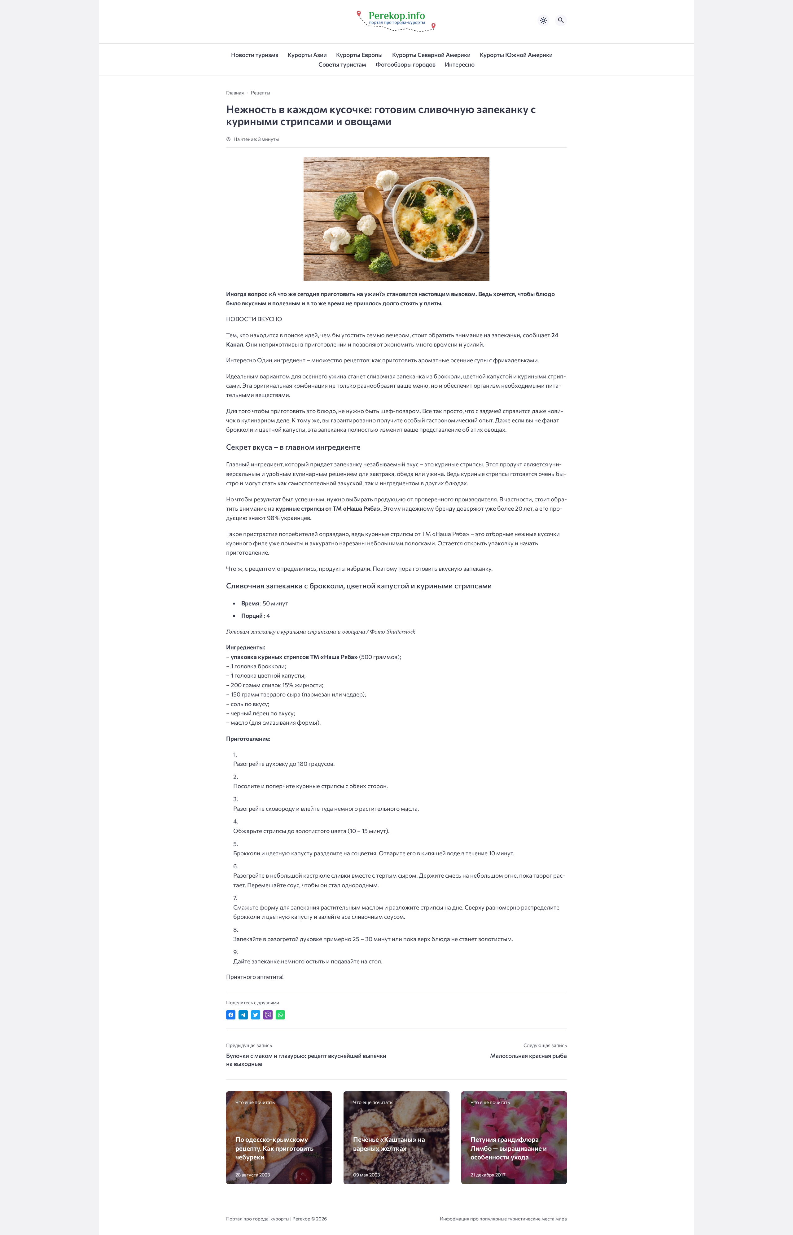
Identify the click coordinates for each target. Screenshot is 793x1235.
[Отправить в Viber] (268, 1014)
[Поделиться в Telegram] (243, 1014)
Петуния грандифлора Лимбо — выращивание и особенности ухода (509, 1147)
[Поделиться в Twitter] (255, 1014)
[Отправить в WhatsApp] (280, 1014)
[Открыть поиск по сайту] (561, 20)
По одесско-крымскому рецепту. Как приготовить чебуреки (274, 1147)
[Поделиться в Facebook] (230, 1014)
